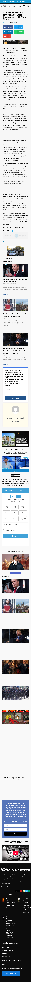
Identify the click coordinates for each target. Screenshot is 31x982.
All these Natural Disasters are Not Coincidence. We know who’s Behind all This (10, 902)
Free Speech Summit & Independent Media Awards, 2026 (15, 1)
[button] (24, 6)
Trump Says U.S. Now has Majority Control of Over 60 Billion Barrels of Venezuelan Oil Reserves (14, 351)
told (27, 72)
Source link (6, 242)
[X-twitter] (16, 891)
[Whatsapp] (29, 891)
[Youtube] (21, 891)
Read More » (5, 294)
